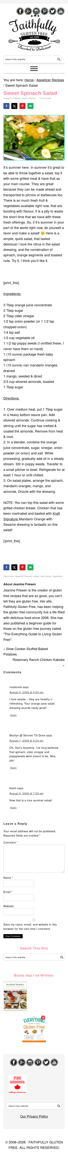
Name (8, 877)
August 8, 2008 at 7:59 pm (26, 793)
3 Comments (45, 98)
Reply (13, 715)
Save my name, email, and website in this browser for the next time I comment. (30, 927)
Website (8, 906)
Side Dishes (45, 576)
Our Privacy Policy (34, 1116)
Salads (36, 576)
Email (7, 892)
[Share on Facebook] (6, 106)
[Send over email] (30, 106)
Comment (10, 842)
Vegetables (58, 576)
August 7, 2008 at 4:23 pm (26, 740)
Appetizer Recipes (23, 576)
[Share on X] (14, 106)
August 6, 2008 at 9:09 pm (26, 692)
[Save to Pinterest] (22, 106)
